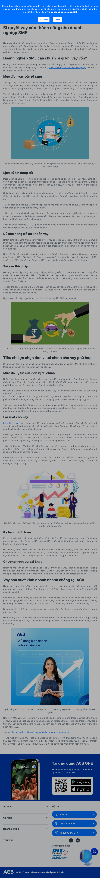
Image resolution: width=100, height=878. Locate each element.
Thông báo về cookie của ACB (61, 12)
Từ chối (58, 20)
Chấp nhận (43, 20)
